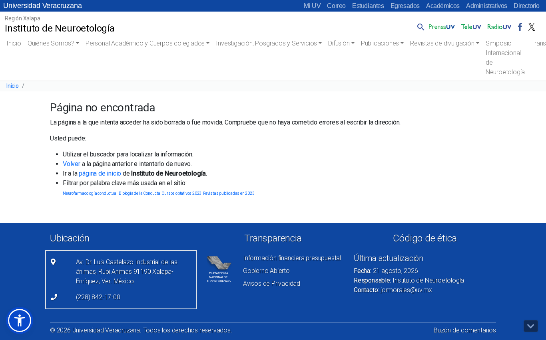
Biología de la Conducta (139, 193)
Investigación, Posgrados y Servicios (266, 43)
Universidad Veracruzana (42, 6)
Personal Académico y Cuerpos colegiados (145, 43)
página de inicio (100, 173)
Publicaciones (380, 43)
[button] (419, 27)
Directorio (527, 5)
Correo (336, 5)
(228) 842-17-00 (98, 297)
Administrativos (486, 5)
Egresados (405, 5)
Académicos (443, 5)
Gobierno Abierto (266, 271)
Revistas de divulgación (442, 43)
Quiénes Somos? (51, 43)
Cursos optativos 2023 (181, 193)
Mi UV (312, 5)
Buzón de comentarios (465, 330)
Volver (71, 164)
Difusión (338, 43)
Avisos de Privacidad (271, 283)
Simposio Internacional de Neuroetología (505, 58)
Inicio (13, 43)
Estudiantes (368, 5)
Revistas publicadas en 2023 (229, 193)
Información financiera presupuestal (292, 258)
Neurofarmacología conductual (90, 193)
